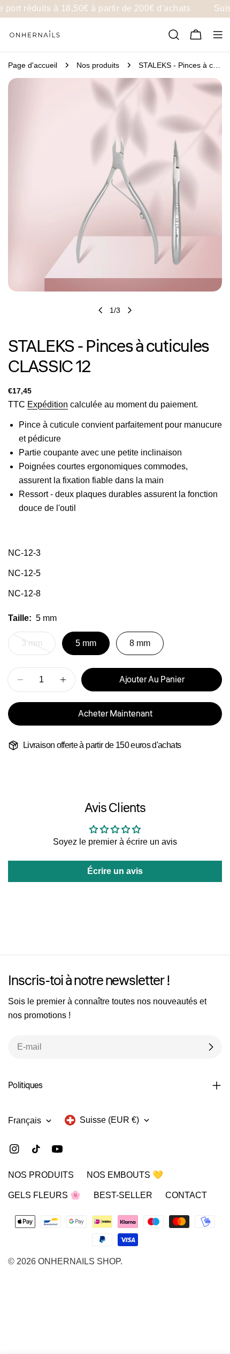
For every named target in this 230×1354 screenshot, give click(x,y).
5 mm (85, 643)
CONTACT (186, 1195)
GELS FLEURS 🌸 (44, 1195)
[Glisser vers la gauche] (100, 310)
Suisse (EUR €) (109, 1119)
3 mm (38, 647)
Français (24, 1120)
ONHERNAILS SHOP (79, 1261)
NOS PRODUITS (41, 1174)
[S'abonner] (211, 1047)
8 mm (139, 643)
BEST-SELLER (123, 1195)
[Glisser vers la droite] (129, 310)
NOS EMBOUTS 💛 (125, 1174)
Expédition (47, 404)
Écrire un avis (115, 871)
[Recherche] (174, 34)
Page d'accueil (32, 65)
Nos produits (97, 65)
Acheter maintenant (115, 714)
